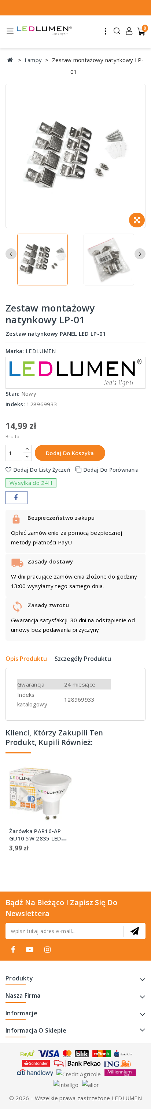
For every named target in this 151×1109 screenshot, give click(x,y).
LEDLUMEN (41, 350)
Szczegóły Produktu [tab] (83, 659)
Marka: (14, 350)
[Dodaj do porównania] (60, 774)
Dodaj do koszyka (70, 453)
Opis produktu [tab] (26, 659)
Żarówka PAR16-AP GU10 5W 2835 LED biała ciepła (35, 838)
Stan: (12, 393)
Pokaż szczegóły (60, 789)
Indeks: (15, 404)
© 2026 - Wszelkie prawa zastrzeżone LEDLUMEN (75, 1098)
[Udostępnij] (16, 498)
